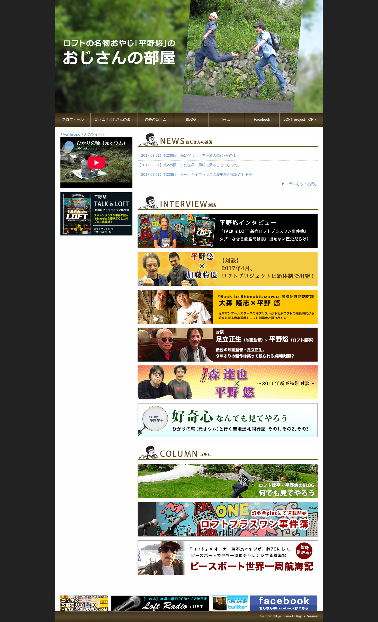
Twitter (226, 119)
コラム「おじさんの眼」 (114, 119)
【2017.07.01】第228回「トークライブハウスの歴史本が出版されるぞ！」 (198, 175)
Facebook (262, 119)
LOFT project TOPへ (300, 119)
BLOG (191, 119)
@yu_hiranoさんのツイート (82, 134)
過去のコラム (155, 119)
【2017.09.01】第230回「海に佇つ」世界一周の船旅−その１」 (189, 155)
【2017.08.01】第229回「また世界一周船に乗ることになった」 (189, 165)
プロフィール (73, 119)
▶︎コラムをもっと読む (300, 184)
